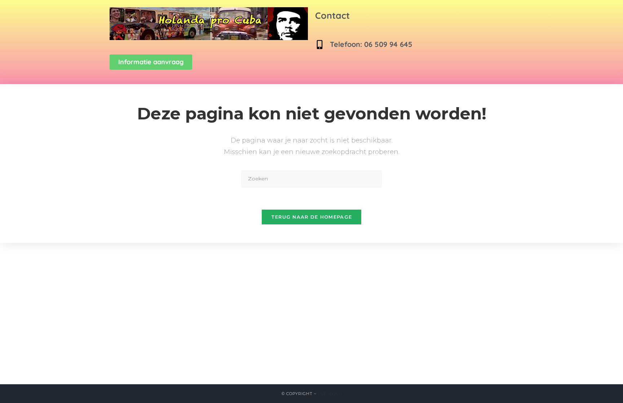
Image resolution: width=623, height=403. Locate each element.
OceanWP (329, 393)
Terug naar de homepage (311, 217)
